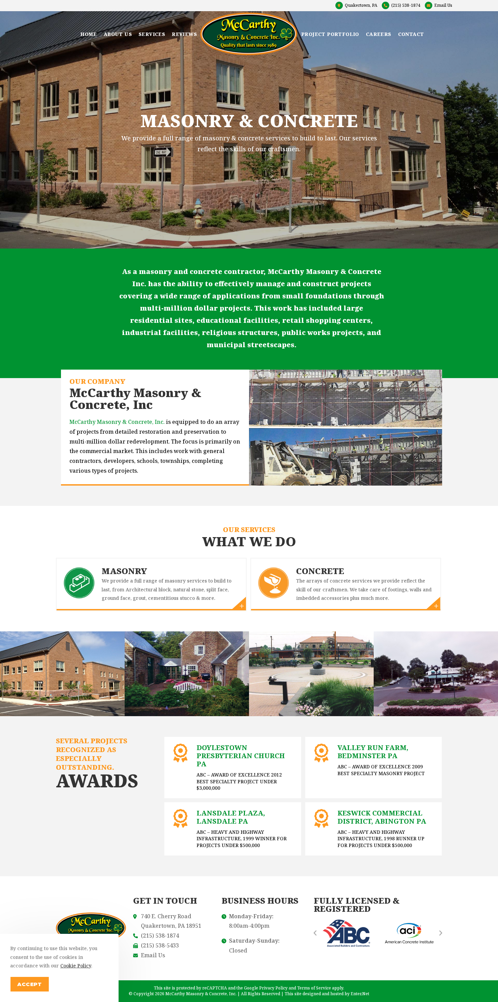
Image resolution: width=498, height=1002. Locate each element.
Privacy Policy (273, 988)
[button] (315, 933)
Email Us (443, 5)
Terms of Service (314, 988)
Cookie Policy (75, 965)
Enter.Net (360, 994)
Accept (29, 984)
